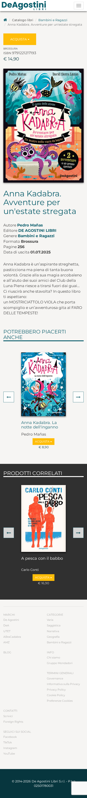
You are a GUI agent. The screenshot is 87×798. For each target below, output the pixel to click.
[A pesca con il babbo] (43, 518)
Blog (7, 652)
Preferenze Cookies (60, 700)
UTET (6, 631)
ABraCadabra (12, 636)
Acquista (19, 39)
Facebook (10, 736)
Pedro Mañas (30, 225)
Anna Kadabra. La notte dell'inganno (39, 425)
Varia (50, 619)
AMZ (6, 642)
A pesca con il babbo (42, 558)
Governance (55, 678)
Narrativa (53, 631)
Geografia (53, 636)
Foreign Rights (13, 721)
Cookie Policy (56, 695)
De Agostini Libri (37, 230)
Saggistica (53, 625)
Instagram (10, 748)
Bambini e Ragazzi (52, 20)
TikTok (7, 742)
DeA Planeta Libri (25, 5)
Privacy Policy (56, 689)
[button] (8, 397)
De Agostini (11, 619)
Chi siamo (53, 657)
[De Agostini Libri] (5, 20)
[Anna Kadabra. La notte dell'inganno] (43, 384)
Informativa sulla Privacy (63, 684)
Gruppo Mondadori (59, 663)
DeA (6, 625)
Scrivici (8, 716)
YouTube (9, 753)
